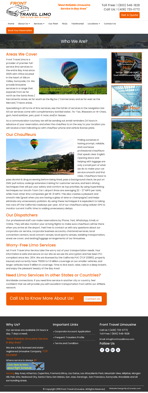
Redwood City (29, 377)
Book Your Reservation (20, 30)
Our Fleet (53, 23)
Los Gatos (73, 373)
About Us (23, 23)
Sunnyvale (111, 377)
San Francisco (97, 377)
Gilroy (64, 373)
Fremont (55, 373)
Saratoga (82, 377)
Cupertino (43, 373)
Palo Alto (15, 377)
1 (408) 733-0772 (128, 9)
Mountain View (112, 373)
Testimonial (77, 23)
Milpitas (126, 373)
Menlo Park (97, 373)
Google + (113, 350)
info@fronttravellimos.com (120, 339)
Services (38, 23)
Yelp (118, 350)
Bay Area (20, 373)
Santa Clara (44, 377)
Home (11, 23)
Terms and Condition (66, 343)
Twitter (107, 350)
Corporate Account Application (73, 331)
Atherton (31, 373)
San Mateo (58, 377)
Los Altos (85, 373)
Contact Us (110, 23)
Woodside (124, 377)
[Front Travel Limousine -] (28, 10)
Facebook (102, 350)
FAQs (64, 23)
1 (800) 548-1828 (128, 5)
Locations (93, 23)
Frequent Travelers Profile (69, 337)
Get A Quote (129, 15)
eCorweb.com (134, 388)
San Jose (71, 377)
